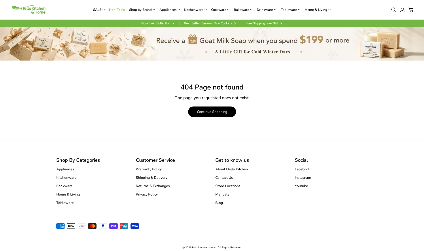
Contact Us (224, 177)
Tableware (65, 202)
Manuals (222, 194)
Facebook (302, 169)
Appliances (65, 169)
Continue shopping (212, 111)
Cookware (64, 186)
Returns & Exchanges (153, 186)
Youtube (301, 186)
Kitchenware (66, 177)
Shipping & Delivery (151, 177)
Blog (219, 202)
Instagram (303, 177)
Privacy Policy (147, 194)
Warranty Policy (149, 169)
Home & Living (68, 194)
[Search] (393, 9)
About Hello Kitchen (231, 169)
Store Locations (227, 186)
